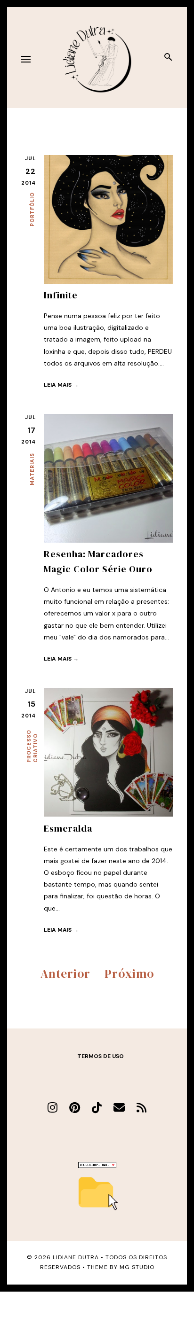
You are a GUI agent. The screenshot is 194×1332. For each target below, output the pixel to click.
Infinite (61, 295)
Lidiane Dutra (76, 1257)
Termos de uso (100, 1056)
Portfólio (32, 209)
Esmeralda (68, 828)
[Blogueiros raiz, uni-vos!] (97, 1165)
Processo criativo (32, 746)
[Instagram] (52, 1108)
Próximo (129, 973)
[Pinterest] (74, 1108)
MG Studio (137, 1267)
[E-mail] (119, 1108)
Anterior (65, 973)
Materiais (32, 469)
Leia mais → (61, 385)
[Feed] (141, 1108)
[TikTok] (97, 1108)
